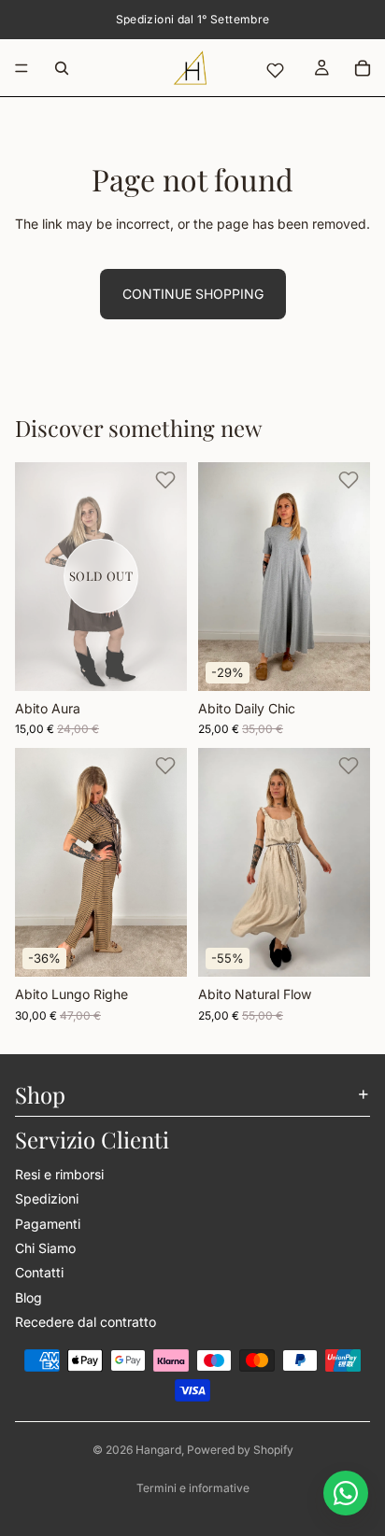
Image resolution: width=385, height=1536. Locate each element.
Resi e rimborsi (59, 1173)
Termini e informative (193, 1488)
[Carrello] (362, 68)
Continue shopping (193, 294)
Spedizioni (46, 1198)
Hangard (158, 1450)
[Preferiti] (274, 70)
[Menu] (21, 68)
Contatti (39, 1272)
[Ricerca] (61, 68)
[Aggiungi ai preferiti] (165, 480)
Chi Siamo (45, 1247)
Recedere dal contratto (85, 1322)
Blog (28, 1296)
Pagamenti (47, 1223)
